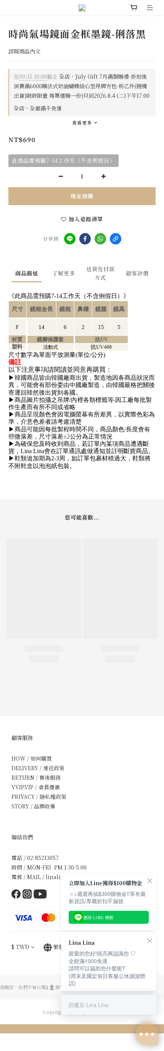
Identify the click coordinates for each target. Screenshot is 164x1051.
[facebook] (85, 239)
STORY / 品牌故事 (33, 806)
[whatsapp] (100, 239)
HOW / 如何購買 (31, 758)
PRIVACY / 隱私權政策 (38, 796)
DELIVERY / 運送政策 (37, 768)
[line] (70, 239)
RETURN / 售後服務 (36, 777)
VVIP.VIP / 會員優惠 (35, 787)
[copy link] (115, 239)
